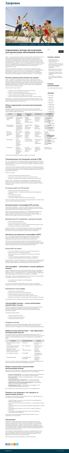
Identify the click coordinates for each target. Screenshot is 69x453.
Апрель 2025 (51, 120)
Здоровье (12, 3)
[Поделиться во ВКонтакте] (9, 444)
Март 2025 (51, 121)
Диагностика (32, 44)
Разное (48, 44)
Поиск (48, 49)
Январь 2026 (51, 106)
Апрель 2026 (51, 100)
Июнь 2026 (51, 97)
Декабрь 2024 (51, 127)
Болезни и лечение (24, 44)
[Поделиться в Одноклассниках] (12, 444)
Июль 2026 (51, 95)
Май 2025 (51, 118)
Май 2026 (51, 99)
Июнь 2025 (51, 116)
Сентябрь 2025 (52, 113)
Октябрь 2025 (51, 111)
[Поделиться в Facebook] (6, 444)
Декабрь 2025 (51, 107)
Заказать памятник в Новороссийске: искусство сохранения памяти (54, 61)
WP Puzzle (62, 450)
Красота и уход (41, 44)
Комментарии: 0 (17, 54)
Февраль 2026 (51, 104)
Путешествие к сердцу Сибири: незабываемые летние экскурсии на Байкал (56, 73)
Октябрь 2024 (51, 130)
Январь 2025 (51, 125)
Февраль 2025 (51, 123)
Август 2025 (51, 114)
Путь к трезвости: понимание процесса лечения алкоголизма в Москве (56, 77)
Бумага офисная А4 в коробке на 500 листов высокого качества (55, 70)
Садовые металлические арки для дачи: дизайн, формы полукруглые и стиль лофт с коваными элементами (56, 65)
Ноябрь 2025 (51, 109)
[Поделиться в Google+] (14, 444)
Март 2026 (51, 102)
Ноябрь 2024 (51, 129)
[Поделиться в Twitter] (17, 444)
